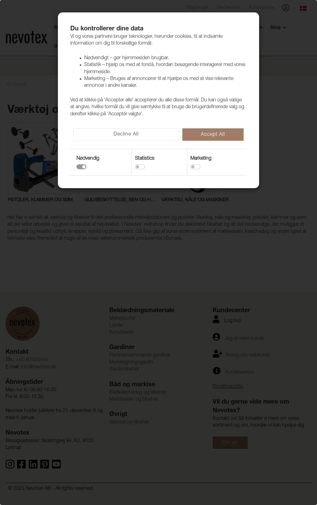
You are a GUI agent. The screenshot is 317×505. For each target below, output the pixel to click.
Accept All (213, 134)
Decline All (126, 134)
